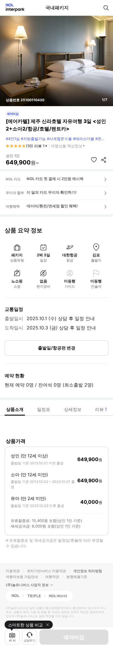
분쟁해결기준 (76, 576)
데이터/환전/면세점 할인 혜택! (52, 206)
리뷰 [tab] (101, 409)
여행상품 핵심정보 (66, 146)
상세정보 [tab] (72, 409)
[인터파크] (12, 7)
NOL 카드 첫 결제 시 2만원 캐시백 (55, 178)
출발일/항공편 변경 (56, 348)
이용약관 (13, 571)
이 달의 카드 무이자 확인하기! (51, 192)
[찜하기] (93, 159)
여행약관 (52, 576)
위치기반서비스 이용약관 (46, 571)
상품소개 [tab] (14, 409)
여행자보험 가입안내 (22, 576)
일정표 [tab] (43, 409)
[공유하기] (103, 159)
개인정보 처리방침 (87, 571)
